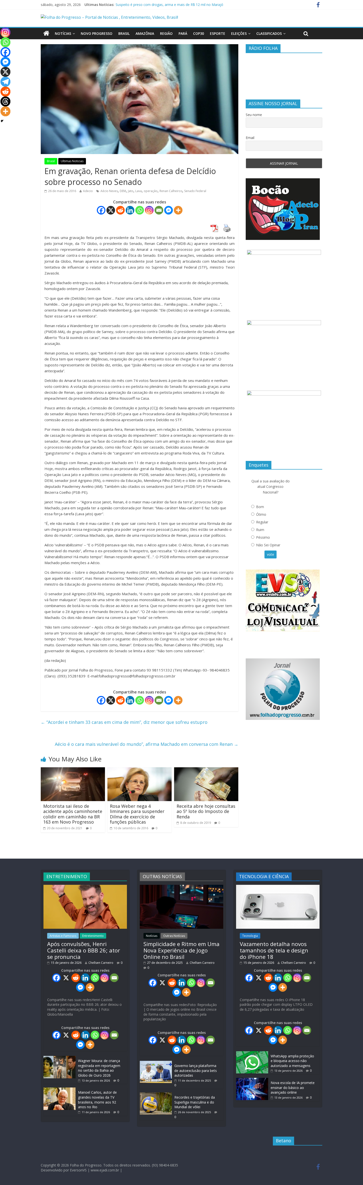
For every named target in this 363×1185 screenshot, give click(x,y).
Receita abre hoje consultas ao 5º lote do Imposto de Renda (206, 811)
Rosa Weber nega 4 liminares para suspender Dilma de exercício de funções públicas (137, 814)
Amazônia (145, 33)
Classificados (269, 33)
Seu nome (254, 114)
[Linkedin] (130, 210)
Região (166, 33)
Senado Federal (195, 191)
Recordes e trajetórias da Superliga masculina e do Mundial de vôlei (194, 1102)
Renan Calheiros (171, 191)
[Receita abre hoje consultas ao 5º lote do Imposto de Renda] (206, 770)
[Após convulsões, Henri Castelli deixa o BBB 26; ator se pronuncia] (85, 887)
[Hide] (2, 121)
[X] (110, 210)
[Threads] (5, 101)
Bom (260, 506)
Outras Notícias (174, 936)
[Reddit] (120, 210)
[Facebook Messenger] (168, 210)
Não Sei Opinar (268, 545)
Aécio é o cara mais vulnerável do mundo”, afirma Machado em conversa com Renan (146, 744)
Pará (183, 33)
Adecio (88, 191)
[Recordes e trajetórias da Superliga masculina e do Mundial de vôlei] (156, 1094)
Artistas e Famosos (63, 936)
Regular (262, 522)
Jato (130, 191)
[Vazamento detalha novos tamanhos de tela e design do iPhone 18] (278, 887)
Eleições (239, 33)
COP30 (198, 33)
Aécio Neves (109, 191)
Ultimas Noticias (72, 161)
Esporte (217, 33)
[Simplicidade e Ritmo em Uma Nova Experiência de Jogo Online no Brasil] (181, 887)
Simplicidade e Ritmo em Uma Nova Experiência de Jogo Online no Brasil (181, 950)
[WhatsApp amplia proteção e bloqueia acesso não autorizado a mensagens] (252, 1053)
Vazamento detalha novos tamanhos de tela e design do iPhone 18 (274, 950)
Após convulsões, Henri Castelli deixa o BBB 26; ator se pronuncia (83, 950)
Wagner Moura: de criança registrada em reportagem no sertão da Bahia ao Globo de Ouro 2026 (99, 1068)
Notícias (63, 33)
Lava (138, 191)
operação (151, 191)
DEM (123, 191)
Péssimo (263, 537)
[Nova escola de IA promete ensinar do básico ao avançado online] (252, 1080)
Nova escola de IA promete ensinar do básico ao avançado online (293, 1087)
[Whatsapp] (139, 210)
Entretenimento (93, 936)
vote (270, 554)
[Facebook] (101, 210)
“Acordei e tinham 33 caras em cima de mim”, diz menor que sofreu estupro (124, 722)
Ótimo (261, 514)
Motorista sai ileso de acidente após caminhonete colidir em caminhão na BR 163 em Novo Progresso (72, 814)
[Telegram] (5, 82)
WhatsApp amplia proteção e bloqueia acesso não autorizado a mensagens (292, 1061)
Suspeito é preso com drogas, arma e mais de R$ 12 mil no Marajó (169, 4)
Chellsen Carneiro (100, 963)
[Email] (159, 210)
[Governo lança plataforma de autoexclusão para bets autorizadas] (156, 1063)
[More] (178, 210)
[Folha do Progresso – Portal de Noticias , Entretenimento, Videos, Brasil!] (109, 17)
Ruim (260, 529)
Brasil (124, 33)
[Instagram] (149, 210)
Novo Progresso (96, 33)
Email (250, 137)
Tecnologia (250, 936)
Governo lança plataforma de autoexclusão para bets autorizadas (195, 1070)
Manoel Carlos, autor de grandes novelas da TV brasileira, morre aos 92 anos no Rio (97, 1099)
